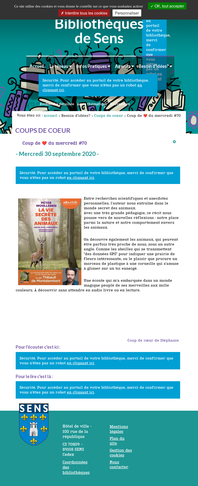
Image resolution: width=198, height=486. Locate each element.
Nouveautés (120, 104)
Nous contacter (119, 464)
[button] (60, 66)
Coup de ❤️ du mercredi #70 (54, 143)
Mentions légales (119, 429)
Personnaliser (127, 13)
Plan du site (117, 440)
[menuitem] (36, 66)
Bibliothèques (99, 29)
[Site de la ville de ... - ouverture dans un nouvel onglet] (34, 427)
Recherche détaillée (57, 104)
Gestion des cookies (121, 452)
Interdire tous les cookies (85, 13)
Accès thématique (92, 104)
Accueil (36, 66)
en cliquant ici (80, 178)
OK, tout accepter (169, 6)
